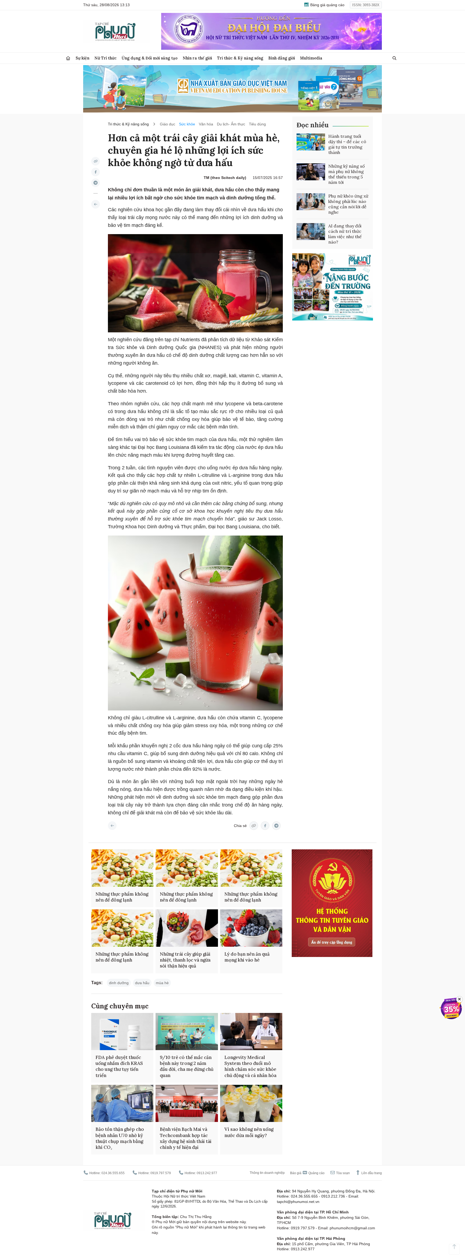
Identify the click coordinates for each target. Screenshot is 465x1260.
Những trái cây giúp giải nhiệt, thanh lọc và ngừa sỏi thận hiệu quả (185, 960)
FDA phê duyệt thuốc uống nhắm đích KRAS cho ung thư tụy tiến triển (119, 1066)
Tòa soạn (342, 1173)
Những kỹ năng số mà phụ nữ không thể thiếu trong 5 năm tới (346, 174)
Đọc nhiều (313, 125)
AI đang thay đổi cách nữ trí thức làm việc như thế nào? (345, 234)
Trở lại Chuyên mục (112, 825)
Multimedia (311, 58)
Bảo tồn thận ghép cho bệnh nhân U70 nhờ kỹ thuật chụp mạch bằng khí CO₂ (120, 1138)
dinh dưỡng (119, 983)
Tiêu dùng (257, 124)
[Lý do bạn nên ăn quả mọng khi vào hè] (251, 928)
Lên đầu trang (371, 1173)
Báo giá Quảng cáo (307, 1173)
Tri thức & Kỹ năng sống (240, 58)
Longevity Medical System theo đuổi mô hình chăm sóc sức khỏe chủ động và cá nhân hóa (250, 1066)
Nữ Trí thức (105, 58)
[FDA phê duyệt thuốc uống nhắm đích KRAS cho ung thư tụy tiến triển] (122, 1031)
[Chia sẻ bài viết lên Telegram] (95, 182)
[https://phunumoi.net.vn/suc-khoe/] (95, 204)
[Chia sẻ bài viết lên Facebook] (95, 172)
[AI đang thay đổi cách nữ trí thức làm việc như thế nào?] (311, 231)
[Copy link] (95, 161)
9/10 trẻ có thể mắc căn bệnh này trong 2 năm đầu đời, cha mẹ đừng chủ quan (186, 1066)
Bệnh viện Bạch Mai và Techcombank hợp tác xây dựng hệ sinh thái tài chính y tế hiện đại (186, 1138)
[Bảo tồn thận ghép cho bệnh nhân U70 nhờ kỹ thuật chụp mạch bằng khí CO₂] (122, 1103)
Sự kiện (82, 58)
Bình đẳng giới (281, 58)
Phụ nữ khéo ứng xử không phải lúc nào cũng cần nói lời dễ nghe (348, 204)
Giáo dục (167, 124)
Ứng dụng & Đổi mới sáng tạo (150, 58)
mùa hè (162, 983)
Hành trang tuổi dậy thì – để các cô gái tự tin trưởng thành (347, 144)
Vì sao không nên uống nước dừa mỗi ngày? (248, 1132)
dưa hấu (142, 983)
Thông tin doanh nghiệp (267, 1173)
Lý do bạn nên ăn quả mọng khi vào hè (247, 957)
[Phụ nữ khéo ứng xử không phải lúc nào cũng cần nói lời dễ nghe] (311, 201)
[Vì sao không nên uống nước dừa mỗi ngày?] (251, 1103)
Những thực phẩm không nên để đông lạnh (122, 897)
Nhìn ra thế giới (197, 58)
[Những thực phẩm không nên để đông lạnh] (122, 868)
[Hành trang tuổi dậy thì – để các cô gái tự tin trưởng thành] (311, 142)
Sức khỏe (187, 124)
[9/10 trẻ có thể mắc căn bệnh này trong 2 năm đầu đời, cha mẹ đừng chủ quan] (187, 1031)
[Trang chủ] (68, 58)
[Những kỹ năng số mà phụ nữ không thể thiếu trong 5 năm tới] (311, 172)
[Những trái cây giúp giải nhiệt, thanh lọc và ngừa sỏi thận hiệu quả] (187, 928)
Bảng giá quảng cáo (326, 5)
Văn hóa (206, 124)
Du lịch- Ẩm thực (231, 124)
